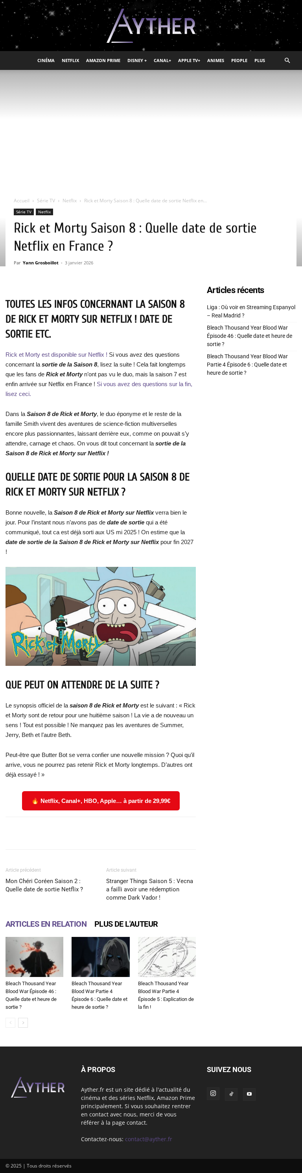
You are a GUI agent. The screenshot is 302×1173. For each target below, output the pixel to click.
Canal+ (162, 60)
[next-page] (23, 1023)
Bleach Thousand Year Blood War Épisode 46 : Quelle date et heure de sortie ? (249, 335)
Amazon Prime (103, 60)
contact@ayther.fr (148, 1139)
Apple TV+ (189, 60)
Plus (259, 60)
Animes (215, 60)
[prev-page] (10, 1023)
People (239, 60)
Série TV (46, 200)
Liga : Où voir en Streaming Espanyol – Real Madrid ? (251, 311)
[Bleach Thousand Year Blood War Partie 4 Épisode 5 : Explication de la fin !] (167, 957)
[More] (242, 833)
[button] (287, 60)
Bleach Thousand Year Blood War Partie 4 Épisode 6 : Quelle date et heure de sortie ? (247, 364)
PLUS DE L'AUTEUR (126, 924)
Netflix (70, 60)
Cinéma (46, 60)
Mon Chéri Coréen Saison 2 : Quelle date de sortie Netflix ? (44, 885)
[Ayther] (151, 26)
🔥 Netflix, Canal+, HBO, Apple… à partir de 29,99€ (100, 800)
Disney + (137, 60)
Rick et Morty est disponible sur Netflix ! (56, 354)
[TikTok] (231, 1094)
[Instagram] (213, 1093)
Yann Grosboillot (41, 263)
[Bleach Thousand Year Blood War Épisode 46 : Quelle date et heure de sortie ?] (34, 957)
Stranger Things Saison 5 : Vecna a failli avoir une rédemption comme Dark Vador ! (149, 889)
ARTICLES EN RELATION (46, 924)
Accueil (21, 200)
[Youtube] (249, 1094)
